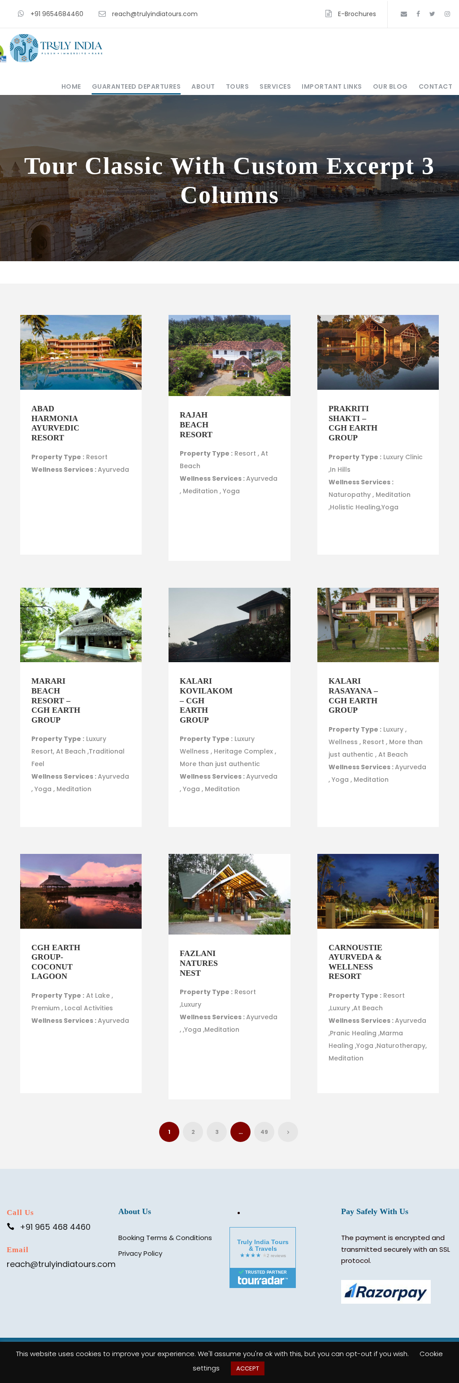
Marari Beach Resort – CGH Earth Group (55, 700)
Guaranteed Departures (136, 86)
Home (71, 86)
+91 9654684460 (56, 13)
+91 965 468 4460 (55, 1226)
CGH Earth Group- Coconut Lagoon (55, 962)
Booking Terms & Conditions (165, 1237)
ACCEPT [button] (247, 1368)
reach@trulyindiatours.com (155, 13)
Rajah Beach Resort (196, 424)
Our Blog (390, 86)
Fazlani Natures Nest (199, 963)
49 (264, 1132)
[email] (404, 13)
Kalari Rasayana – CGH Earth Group (353, 695)
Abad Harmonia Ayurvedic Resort (55, 423)
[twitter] (432, 13)
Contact (436, 86)
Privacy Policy (140, 1253)
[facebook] (418, 13)
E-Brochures (357, 13)
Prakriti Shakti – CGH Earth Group (353, 423)
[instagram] (447, 13)
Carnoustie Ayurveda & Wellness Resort (355, 962)
